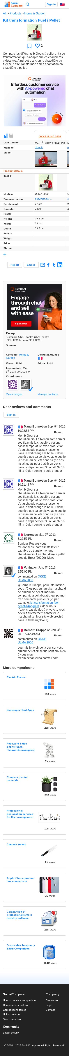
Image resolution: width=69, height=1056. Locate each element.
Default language (48, 354)
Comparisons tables (14, 1009)
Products (15, 13)
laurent (29, 534)
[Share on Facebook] (48, 264)
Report (14, 264)
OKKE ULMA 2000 (50, 136)
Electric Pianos (16, 677)
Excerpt (11, 333)
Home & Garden (34, 13)
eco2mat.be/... (43, 198)
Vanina (28, 567)
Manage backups (48, 394)
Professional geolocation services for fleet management (20, 813)
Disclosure (52, 1000)
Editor (41, 363)
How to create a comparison (19, 1000)
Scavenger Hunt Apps (20, 710)
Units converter (12, 1014)
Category (11, 354)
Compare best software (16, 1005)
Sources (11, 345)
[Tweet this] (54, 264)
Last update (13, 367)
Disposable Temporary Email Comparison (21, 947)
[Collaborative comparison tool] (13, 4)
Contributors (14, 376)
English (62, 4)
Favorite (29, 45)
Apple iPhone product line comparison (20, 880)
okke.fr (39, 147)
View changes (14, 394)
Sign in (51, 4)
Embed (31, 264)
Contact (50, 1009)
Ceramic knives (16, 844)
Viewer (10, 363)
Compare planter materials (17, 779)
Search (27, 4)
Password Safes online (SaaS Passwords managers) (21, 746)
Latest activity (11, 1032)
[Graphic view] (5, 136)
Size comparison (12, 1019)
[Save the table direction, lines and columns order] (11, 136)
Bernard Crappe (35, 630)
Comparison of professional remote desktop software (19, 915)
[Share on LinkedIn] (59, 264)
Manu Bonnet (33, 426)
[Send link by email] (42, 264)
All (4, 13)
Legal (49, 1005)
